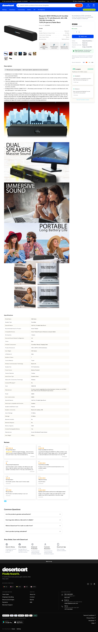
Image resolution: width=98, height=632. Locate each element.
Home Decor (12, 9)
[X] (91, 584)
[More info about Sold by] (93, 40)
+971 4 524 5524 (68, 609)
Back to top (49, 561)
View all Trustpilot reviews (82, 99)
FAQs (93, 623)
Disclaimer (92, 620)
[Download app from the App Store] (18, 622)
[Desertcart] (8, 5)
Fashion (29, 9)
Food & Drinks (21, 9)
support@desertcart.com (71, 603)
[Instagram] (88, 584)
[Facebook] (94, 584)
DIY (34, 9)
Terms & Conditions (89, 615)
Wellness (4, 9)
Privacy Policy (91, 618)
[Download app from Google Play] (7, 622)
